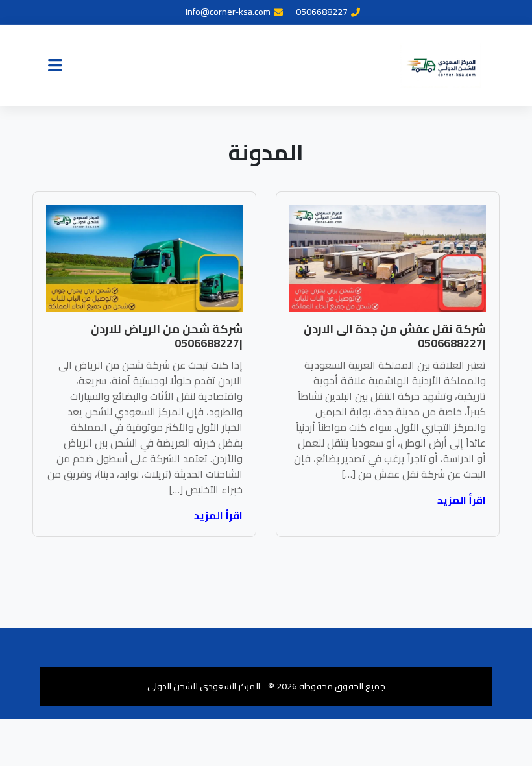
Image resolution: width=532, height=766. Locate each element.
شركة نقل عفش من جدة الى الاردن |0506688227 (395, 336)
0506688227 (322, 12)
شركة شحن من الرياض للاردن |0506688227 (167, 336)
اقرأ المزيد (461, 500)
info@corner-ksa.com (228, 12)
